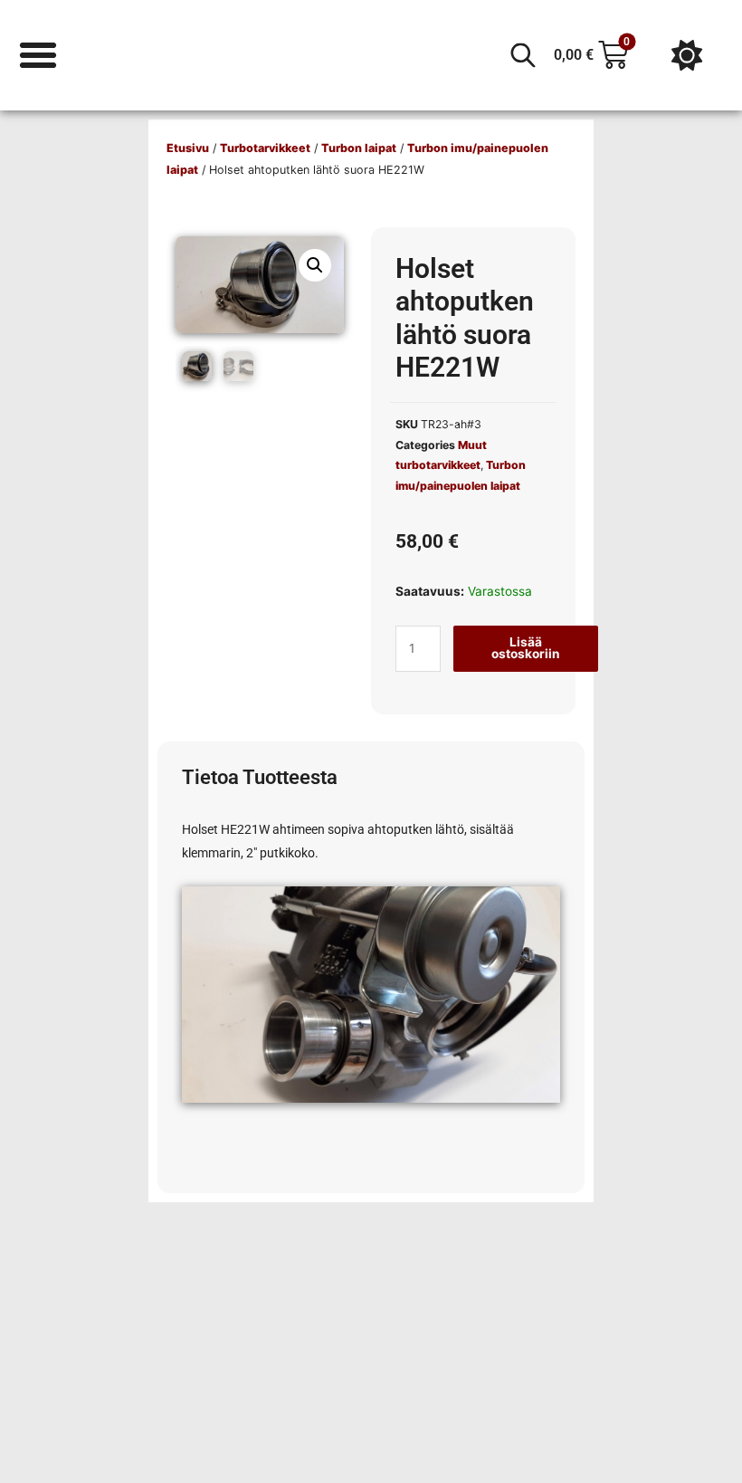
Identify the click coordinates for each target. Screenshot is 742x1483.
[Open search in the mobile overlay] (523, 55)
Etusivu (187, 148)
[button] (315, 265)
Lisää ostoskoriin (525, 648)
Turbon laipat (358, 148)
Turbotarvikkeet (265, 148)
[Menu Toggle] (38, 55)
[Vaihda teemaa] (687, 55)
